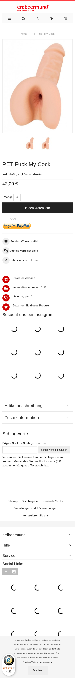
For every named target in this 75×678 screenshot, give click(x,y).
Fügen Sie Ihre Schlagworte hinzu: (25, 443)
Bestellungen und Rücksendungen (35, 508)
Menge (8, 196)
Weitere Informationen (41, 662)
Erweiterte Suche (52, 501)
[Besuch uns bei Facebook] (6, 571)
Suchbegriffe (30, 501)
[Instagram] (14, 571)
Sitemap (13, 501)
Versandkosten (33, 174)
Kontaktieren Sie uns (35, 515)
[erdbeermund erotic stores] (37, 8)
